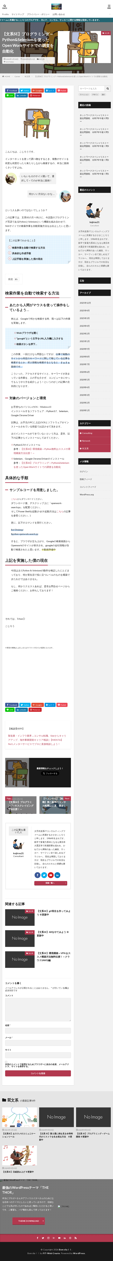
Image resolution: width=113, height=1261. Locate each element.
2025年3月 (85, 318)
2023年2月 (85, 333)
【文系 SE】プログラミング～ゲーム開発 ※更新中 (93, 1135)
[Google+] (37, 90)
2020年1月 (85, 410)
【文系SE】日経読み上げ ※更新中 (18, 1171)
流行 (103, 94)
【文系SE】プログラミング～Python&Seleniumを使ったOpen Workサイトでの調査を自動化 (71, 76)
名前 (7, 1025)
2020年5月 (85, 379)
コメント (9, 995)
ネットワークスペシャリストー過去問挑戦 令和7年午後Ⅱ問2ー (94, 118)
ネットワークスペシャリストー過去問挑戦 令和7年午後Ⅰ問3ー (94, 146)
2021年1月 (85, 341)
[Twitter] (25, 90)
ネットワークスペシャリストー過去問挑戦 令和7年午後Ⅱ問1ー (94, 132)
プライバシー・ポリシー (38, 14)
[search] (108, 89)
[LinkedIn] (21, 95)
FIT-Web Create (51, 1253)
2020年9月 (85, 349)
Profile (5, 14)
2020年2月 (85, 402)
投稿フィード (86, 479)
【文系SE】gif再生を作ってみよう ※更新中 (54, 913)
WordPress (79, 1253)
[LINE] (10, 95)
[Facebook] (12, 90)
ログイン (84, 471)
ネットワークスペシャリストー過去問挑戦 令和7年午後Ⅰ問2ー (94, 160)
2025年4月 (85, 310)
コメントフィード (88, 487)
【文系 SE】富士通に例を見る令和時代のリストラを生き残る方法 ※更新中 (56, 1136)
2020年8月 (85, 356)
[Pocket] (62, 90)
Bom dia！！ (65, 1249)
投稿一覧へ (50, 883)
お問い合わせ (59, 14)
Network (86, 440)
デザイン (95, 94)
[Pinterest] (35, 95)
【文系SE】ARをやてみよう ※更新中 (53, 934)
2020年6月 (85, 372)
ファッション (84, 94)
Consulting (87, 433)
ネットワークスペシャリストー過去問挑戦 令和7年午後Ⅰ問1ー (94, 173)
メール (9, 1038)
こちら (14, 499)
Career (17, 76)
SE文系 (42, 59)
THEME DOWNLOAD (28, 1221)
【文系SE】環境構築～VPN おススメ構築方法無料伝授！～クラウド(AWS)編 (54, 957)
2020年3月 (85, 395)
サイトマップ (18, 14)
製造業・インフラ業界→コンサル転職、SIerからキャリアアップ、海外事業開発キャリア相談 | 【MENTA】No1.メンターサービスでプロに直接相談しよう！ (37, 739)
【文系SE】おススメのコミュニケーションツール (18, 1135)
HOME (7, 76)
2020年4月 (85, 387)
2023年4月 (85, 326)
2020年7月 (85, 364)
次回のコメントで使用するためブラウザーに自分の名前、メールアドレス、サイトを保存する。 (37, 1065)
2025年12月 (85, 303)
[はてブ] (50, 90)
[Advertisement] (38, 673)
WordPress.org (87, 494)
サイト (8, 1050)
